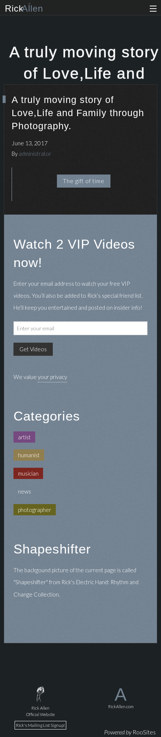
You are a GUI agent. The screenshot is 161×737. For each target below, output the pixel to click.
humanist (29, 455)
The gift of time (83, 181)
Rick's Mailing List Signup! (40, 725)
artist (24, 437)
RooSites (144, 732)
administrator (35, 153)
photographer (34, 509)
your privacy (52, 376)
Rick (24, 8)
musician (28, 473)
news (24, 491)
